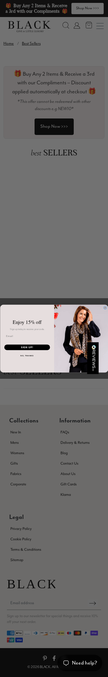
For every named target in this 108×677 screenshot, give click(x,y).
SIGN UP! (27, 347)
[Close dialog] (105, 307)
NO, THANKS (27, 356)
